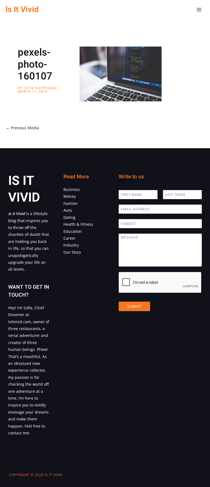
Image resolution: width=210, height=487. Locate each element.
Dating (69, 217)
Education (72, 231)
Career (69, 238)
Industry (71, 245)
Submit (134, 306)
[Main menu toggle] (199, 9)
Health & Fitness (78, 224)
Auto (67, 210)
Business (71, 189)
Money (69, 196)
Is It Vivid (22, 9)
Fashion (70, 203)
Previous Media (22, 127)
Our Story (72, 252)
